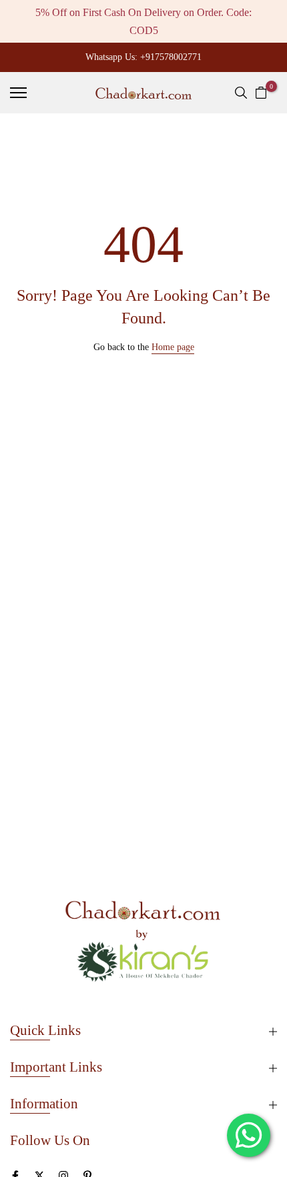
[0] (261, 93)
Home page (173, 347)
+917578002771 (171, 57)
